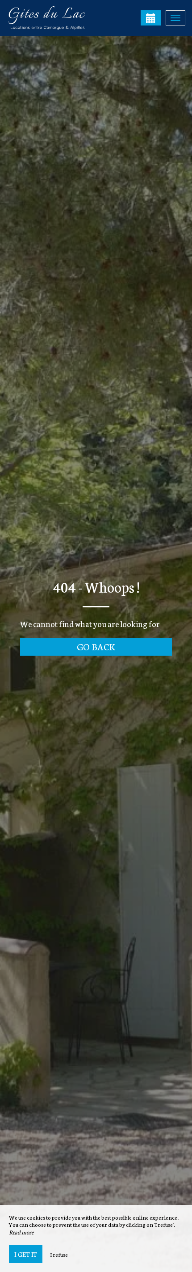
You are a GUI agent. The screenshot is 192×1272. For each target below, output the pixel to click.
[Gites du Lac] (51, 18)
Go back (96, 646)
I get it (25, 1254)
